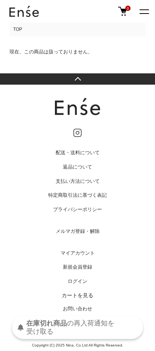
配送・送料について (78, 152)
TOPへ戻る (77, 79)
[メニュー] (143, 11)
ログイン (77, 281)
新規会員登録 (77, 267)
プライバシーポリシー (77, 209)
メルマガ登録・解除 (78, 231)
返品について (77, 167)
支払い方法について (78, 181)
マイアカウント (78, 253)
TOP (17, 29)
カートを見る (77, 295)
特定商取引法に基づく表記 (77, 195)
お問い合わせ (77, 308)
